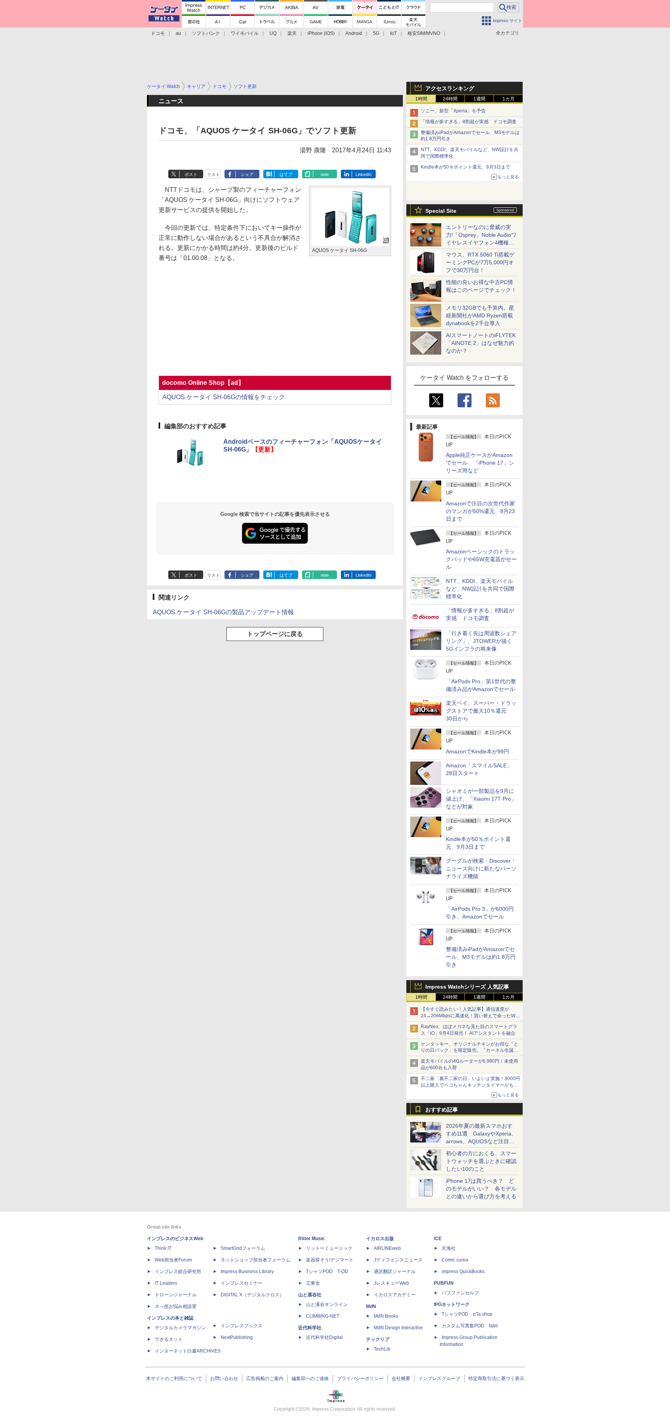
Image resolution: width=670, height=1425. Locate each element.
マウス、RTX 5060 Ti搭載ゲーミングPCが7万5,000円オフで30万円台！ (480, 262)
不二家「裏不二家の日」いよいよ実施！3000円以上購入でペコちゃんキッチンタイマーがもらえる (470, 1085)
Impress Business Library (247, 1271)
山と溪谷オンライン (327, 1304)
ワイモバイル (245, 33)
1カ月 (508, 99)
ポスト (191, 174)
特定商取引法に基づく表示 (496, 1378)
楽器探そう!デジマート (330, 1260)
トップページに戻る (275, 634)
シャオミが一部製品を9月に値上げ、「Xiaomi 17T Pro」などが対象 (481, 799)
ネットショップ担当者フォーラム (255, 1260)
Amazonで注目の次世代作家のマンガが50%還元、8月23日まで (480, 511)
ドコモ (158, 33)
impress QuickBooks (463, 1271)
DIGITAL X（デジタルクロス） (252, 1294)
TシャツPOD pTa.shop (467, 1314)
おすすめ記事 (441, 1109)
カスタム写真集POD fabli (470, 1326)
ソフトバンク (206, 33)
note (325, 174)
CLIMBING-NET (322, 1316)
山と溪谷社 (309, 1294)
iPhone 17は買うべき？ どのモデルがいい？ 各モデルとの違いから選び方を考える (481, 1188)
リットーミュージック (329, 1248)
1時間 (421, 99)
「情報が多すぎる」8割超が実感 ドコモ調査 (468, 121)
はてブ (286, 174)
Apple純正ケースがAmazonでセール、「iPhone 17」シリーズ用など (480, 463)
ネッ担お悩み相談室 (176, 1306)
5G (376, 33)
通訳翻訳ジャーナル (395, 1271)
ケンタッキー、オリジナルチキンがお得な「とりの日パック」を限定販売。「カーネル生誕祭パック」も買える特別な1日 (469, 1050)
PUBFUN (444, 1283)
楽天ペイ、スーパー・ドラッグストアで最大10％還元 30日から (481, 711)
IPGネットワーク (452, 1304)
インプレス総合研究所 (178, 1271)
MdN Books (386, 1316)
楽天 (292, 33)
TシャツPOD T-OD (327, 1271)
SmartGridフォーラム (243, 1248)
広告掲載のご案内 (264, 1378)
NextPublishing (237, 1337)
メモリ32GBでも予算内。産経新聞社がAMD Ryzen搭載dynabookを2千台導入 (480, 315)
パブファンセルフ (460, 1293)
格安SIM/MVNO (424, 33)
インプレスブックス (241, 1326)
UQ (272, 33)
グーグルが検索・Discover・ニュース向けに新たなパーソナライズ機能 (481, 868)
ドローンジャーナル (176, 1294)
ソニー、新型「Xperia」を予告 (453, 111)
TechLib (382, 1349)
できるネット (169, 1339)
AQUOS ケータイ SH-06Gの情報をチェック (223, 397)
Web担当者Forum (173, 1260)
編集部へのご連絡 (310, 1378)
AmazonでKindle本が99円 (477, 751)
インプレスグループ (439, 1378)
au (178, 33)
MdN (371, 1306)
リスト (213, 174)
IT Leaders (166, 1283)
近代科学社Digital (324, 1337)
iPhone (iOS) (321, 33)
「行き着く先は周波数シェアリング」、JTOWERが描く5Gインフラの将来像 (481, 641)
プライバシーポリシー (360, 1378)
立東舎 (313, 1283)
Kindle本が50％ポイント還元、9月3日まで (465, 167)
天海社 (449, 1248)
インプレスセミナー (241, 1283)
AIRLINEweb (387, 1248)
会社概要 (401, 1378)
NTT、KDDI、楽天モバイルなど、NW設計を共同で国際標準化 (480, 589)
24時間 (450, 99)
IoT (393, 33)
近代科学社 (309, 1327)
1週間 (479, 99)
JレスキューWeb (391, 1283)
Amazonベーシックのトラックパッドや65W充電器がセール (481, 559)
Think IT (163, 1248)
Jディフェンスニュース (398, 1260)
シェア (247, 174)
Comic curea (455, 1260)
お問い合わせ (224, 1378)
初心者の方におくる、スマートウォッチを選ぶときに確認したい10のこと (481, 1161)
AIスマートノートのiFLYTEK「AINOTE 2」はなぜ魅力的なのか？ (481, 343)
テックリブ (377, 1339)
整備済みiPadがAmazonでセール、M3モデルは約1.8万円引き (481, 957)
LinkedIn (363, 174)
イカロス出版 (380, 1238)
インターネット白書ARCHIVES (188, 1351)
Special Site (440, 211)
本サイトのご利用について (174, 1378)
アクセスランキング (449, 88)
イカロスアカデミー (395, 1294)
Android (353, 33)
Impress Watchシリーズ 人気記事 (467, 987)
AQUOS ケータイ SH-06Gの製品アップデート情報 (223, 612)
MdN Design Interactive (398, 1327)
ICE (438, 1238)
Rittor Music (311, 1238)
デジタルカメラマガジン (180, 1327)
